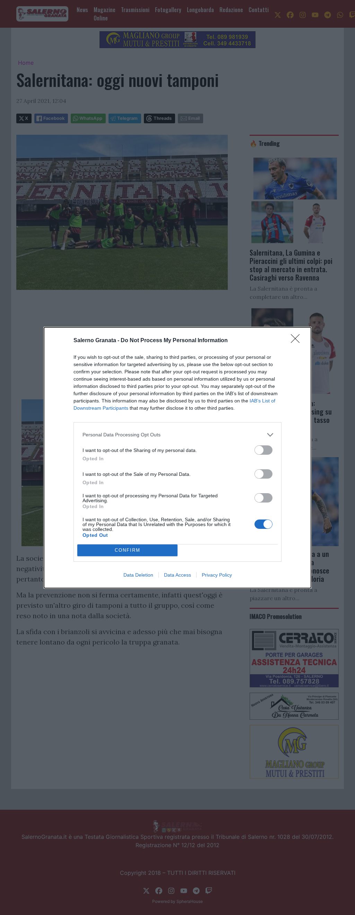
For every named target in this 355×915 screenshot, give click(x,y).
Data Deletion (138, 575)
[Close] (297, 340)
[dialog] (177, 457)
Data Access (177, 575)
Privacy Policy (217, 575)
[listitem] (177, 434)
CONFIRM (127, 550)
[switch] (263, 450)
